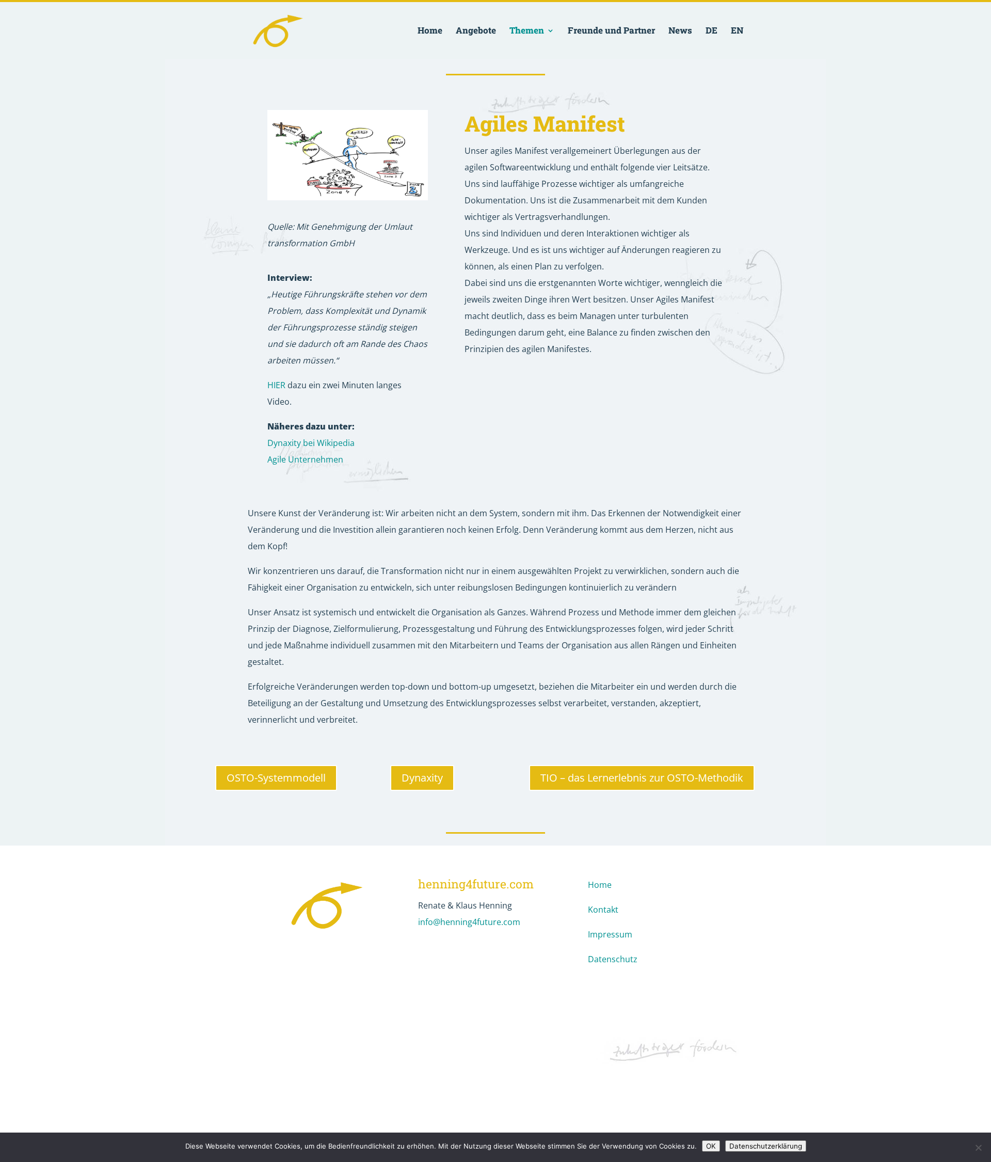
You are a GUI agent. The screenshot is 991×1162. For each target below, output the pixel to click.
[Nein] (978, 1147)
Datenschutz (612, 959)
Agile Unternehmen (305, 459)
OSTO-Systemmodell (276, 778)
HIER (276, 385)
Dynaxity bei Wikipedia (311, 443)
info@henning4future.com (469, 922)
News (680, 31)
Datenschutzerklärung (765, 1146)
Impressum (610, 934)
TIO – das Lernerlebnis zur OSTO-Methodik (641, 778)
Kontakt (603, 909)
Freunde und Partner (611, 31)
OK (711, 1146)
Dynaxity (422, 778)
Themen (526, 31)
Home (430, 31)
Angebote (476, 31)
